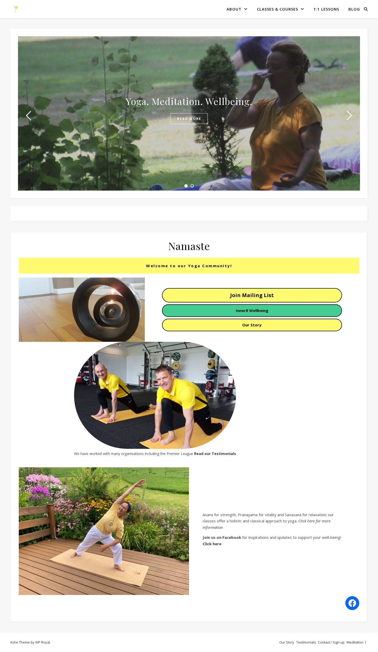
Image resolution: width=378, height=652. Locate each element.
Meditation (355, 642)
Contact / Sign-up (331, 642)
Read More (189, 118)
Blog (354, 9)
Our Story (286, 642)
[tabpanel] (189, 113)
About (234, 9)
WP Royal (42, 642)
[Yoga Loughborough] (15, 9)
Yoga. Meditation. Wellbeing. (189, 101)
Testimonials (306, 642)
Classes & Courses (277, 9)
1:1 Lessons (326, 9)
